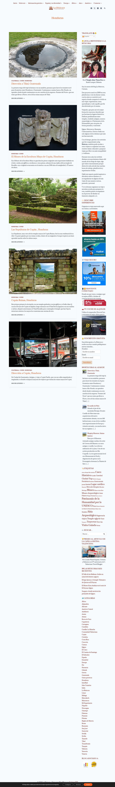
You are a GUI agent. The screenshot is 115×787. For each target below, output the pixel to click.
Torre (102, 519)
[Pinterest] (101, 8)
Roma (84, 723)
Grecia (84, 673)
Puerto (98, 506)
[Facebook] (91, 8)
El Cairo (84, 650)
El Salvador (85, 655)
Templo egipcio (94, 518)
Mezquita (96, 487)
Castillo (94, 475)
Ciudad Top (87, 478)
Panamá (84, 716)
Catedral (99, 475)
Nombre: (85, 349)
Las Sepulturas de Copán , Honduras (29, 229)
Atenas (84, 617)
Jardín (83, 484)
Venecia (84, 754)
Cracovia (85, 642)
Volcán (98, 525)
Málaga (84, 695)
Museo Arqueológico (90, 493)
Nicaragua (85, 708)
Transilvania (86, 744)
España (84, 657)
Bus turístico (92, 472)
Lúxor (84, 693)
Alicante (84, 606)
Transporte (84, 522)
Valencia (84, 749)
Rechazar (78, 784)
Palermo (84, 713)
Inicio (15, 3)
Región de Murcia (88, 721)
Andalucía (85, 612)
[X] (94, 8)
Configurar (68, 784)
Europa (84, 662)
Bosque (86, 472)
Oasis (101, 493)
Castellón (85, 627)
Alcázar (83, 472)
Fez (83, 665)
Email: (84, 355)
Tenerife (84, 739)
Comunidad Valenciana (89, 632)
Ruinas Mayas (95, 509)
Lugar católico (98, 484)
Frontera (91, 481)
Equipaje (99, 479)
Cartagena (85, 624)
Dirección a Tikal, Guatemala (26, 83)
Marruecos (85, 701)
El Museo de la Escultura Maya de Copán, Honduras (37, 156)
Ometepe (85, 711)
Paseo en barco (99, 495)
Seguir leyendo (18, 98)
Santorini (85, 731)
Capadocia (85, 622)
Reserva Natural (88, 509)
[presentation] (43, 54)
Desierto (95, 479)
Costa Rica (85, 640)
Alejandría (85, 604)
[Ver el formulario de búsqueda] (104, 8)
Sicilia (84, 736)
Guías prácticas (87, 678)
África (84, 601)
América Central (87, 609)
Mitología (84, 490)
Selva (100, 508)
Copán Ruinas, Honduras (23, 300)
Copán (22, 80)
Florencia (85, 667)
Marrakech (85, 698)
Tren (98, 522)
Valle (101, 522)
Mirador (101, 487)
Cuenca (84, 645)
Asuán (84, 614)
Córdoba (85, 637)
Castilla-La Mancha (88, 629)
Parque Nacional (91, 496)
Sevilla (84, 734)
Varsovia (85, 751)
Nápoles (84, 706)
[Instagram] (97, 8)
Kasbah (88, 484)
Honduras (28, 80)
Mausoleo (84, 487)
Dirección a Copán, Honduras (26, 373)
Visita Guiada (89, 525)
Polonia (84, 718)
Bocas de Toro (86, 619)
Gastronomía (98, 481)
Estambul (85, 660)
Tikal (83, 741)
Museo (90, 489)
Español (86, 36)
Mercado (90, 487)
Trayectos (91, 521)
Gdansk (84, 670)
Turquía (84, 746)
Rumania (85, 726)
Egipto (84, 647)
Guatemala (15, 80)
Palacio (84, 496)
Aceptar (88, 784)
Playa (94, 506)
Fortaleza (85, 481)
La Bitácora (86, 690)
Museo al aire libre (98, 490)
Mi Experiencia (87, 703)
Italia (83, 688)
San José (85, 728)
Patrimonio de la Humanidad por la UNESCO (91, 502)
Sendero (84, 512)
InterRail (85, 683)
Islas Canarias (86, 685)
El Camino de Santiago (89, 652)
